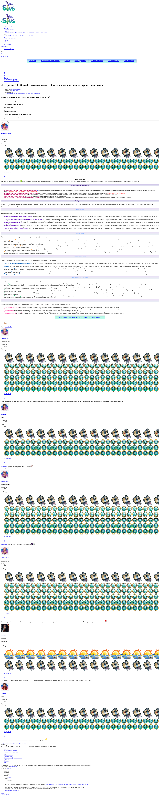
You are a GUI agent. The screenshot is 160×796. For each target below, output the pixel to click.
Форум (6, 28)
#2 (4, 398)
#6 (4, 677)
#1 (4, 176)
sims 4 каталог (11, 93)
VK (5, 41)
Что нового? (7, 31)
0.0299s (9, 777)
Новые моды (43, 32)
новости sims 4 (35, 93)
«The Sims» (30, 35)
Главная (6, 761)
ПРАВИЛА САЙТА (9, 26)
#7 (4, 736)
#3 (4, 462)
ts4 (22, 93)
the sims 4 (18, 93)
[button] (5, 34)
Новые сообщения (9, 29)
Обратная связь (8, 755)
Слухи (67, 61)
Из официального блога (50, 61)
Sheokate (9, 768)
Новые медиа (18, 32)
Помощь (6, 759)
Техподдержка (80, 61)
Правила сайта (8, 756)
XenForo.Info (13, 766)
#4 (4, 541)
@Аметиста (4, 544)
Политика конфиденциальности (13, 758)
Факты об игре (97, 61)
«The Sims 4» (7, 35)
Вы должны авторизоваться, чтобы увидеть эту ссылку (80, 317)
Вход (2, 53)
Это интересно (113, 61)
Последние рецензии (10, 38)
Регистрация (4, 56)
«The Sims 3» (15, 35)
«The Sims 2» (23, 35)
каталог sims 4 (27, 93)
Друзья (6, 40)
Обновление (129, 61)
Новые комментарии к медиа (31, 32)
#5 (4, 617)
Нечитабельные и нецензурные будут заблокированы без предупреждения (67, 784)
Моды (5, 37)
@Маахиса (4, 466)
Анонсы (32, 61)
